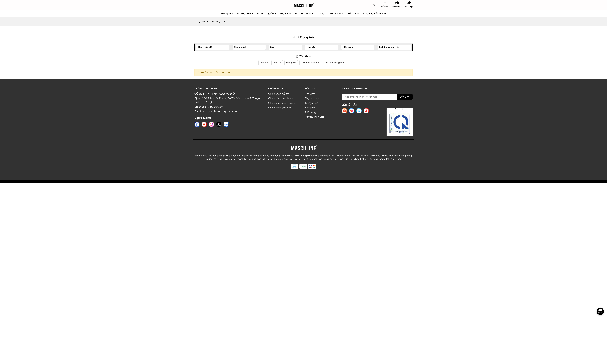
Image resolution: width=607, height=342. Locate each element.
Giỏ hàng (310, 112)
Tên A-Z (264, 63)
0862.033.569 (215, 107)
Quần (270, 13)
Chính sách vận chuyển (281, 103)
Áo (259, 13)
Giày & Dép (287, 13)
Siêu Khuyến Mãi (373, 13)
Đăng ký (310, 107)
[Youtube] (204, 124)
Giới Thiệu (353, 13)
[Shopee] (344, 111)
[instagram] (211, 124)
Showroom (336, 13)
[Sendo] (366, 111)
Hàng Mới (227, 13)
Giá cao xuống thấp (335, 63)
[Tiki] (359, 111)
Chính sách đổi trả (278, 94)
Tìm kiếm (310, 94)
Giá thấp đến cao (310, 63)
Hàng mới (291, 63)
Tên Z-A (277, 63)
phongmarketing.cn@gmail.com (220, 111)
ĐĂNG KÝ (404, 97)
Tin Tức (321, 13)
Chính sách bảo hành (280, 98)
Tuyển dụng (312, 98)
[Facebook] (196, 124)
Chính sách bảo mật (280, 107)
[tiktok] (218, 124)
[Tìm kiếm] (374, 5)
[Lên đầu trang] (601, 322)
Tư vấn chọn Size (314, 117)
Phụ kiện (306, 13)
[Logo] (303, 5)
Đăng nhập (311, 103)
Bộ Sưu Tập (244, 13)
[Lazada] (351, 111)
